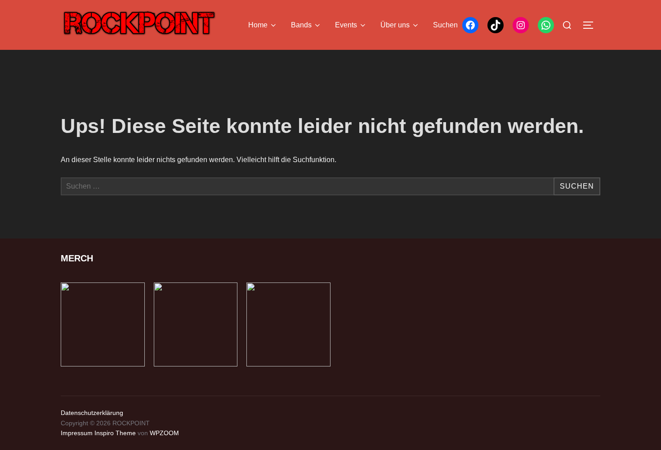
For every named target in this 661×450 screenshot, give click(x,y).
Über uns (395, 25)
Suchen (445, 25)
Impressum (77, 433)
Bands (301, 25)
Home (258, 25)
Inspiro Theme (115, 433)
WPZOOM (164, 433)
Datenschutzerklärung (92, 412)
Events (346, 25)
